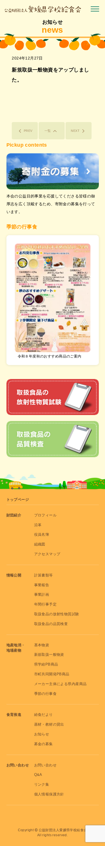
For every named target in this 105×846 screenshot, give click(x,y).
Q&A (38, 775)
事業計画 (41, 594)
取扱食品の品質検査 (51, 624)
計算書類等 (43, 575)
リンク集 (41, 784)
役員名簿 (41, 534)
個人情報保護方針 (49, 794)
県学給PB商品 (46, 664)
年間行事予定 (45, 604)
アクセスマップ (47, 554)
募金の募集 (43, 744)
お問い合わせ (45, 765)
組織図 (39, 544)
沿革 (38, 525)
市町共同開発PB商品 (51, 674)
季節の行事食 (45, 694)
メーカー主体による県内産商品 (60, 684)
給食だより (43, 714)
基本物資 (41, 645)
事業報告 (41, 585)
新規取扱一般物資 (49, 654)
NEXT (75, 130)
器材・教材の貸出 (49, 724)
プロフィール (45, 515)
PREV (28, 130)
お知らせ (41, 734)
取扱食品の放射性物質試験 (56, 614)
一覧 (48, 130)
